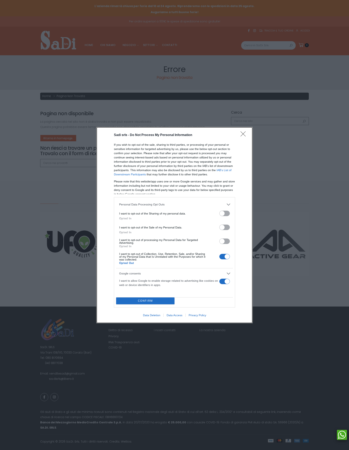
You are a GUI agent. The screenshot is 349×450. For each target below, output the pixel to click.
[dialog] (174, 225)
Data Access (174, 315)
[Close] (244, 135)
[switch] (224, 213)
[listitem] (174, 204)
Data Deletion (151, 315)
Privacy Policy (197, 315)
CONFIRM (145, 300)
